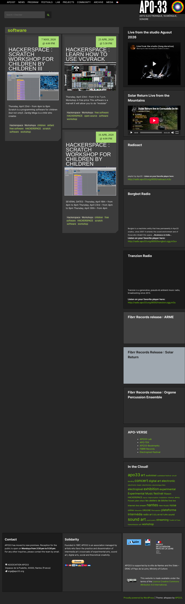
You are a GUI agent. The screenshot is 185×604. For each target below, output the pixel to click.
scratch (46, 128)
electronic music (135, 485)
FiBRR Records (147, 448)
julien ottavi (140, 501)
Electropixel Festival (150, 452)
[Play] (131, 132)
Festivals (47, 2)
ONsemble (138, 510)
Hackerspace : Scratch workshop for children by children (88, 154)
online (131, 510)
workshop (26, 131)
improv (145, 498)
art (143, 475)
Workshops (30, 125)
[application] (154, 120)
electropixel (135, 489)
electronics (147, 485)
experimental (168, 489)
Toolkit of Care (174, 520)
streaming (162, 519)
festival (158, 493)
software (14, 131)
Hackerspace (16, 125)
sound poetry (151, 520)
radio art (148, 514)
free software (16, 128)
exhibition (151, 489)
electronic (168, 481)
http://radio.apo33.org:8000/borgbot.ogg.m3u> (152, 241)
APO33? (11, 2)
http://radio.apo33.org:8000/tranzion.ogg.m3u (152, 302)
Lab (58, 2)
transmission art (134, 524)
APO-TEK (144, 442)
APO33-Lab (146, 439)
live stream (141, 505)
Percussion (156, 510)
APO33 (178, 597)
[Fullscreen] (177, 132)
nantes (152, 505)
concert (141, 480)
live (170, 500)
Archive (98, 2)
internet (171, 497)
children (41, 125)
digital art (155, 481)
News (21, 2)
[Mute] (172, 132)
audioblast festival (164, 476)
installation (163, 497)
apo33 (134, 474)
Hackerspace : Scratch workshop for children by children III (31, 59)
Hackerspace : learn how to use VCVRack (88, 54)
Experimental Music (140, 493)
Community (84, 2)
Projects (68, 2)
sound (171, 514)
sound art (137, 519)
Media (109, 2)
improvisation (153, 497)
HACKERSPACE (33, 128)
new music (164, 505)
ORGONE (146, 510)
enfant (50, 125)
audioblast (151, 475)
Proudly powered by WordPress (139, 597)
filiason (167, 493)
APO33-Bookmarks (149, 445)
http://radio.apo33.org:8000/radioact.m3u (149, 179)
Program (33, 2)
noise (173, 505)
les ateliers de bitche (156, 500)
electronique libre (158, 485)
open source (90, 115)
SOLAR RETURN (160, 515)
